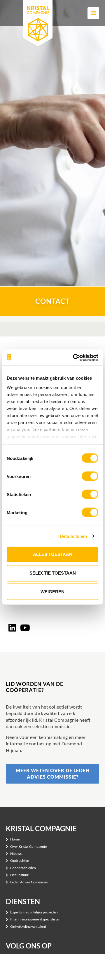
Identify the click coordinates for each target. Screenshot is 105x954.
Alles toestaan (52, 554)
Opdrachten (19, 860)
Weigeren (52, 591)
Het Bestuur (19, 875)
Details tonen (73, 535)
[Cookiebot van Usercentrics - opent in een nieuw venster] (74, 357)
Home (15, 839)
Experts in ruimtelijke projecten (34, 912)
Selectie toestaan (52, 573)
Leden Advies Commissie (29, 882)
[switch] (90, 476)
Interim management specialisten (35, 919)
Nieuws (16, 853)
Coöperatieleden (23, 868)
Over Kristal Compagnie (28, 846)
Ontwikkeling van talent (28, 926)
